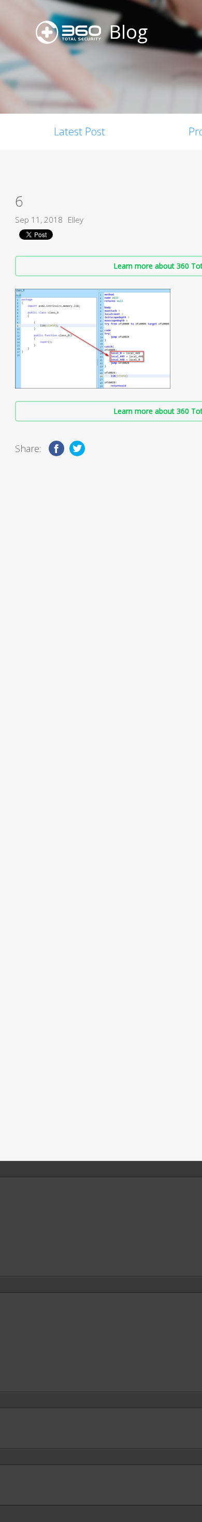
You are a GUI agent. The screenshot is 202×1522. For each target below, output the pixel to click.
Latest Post (79, 131)
